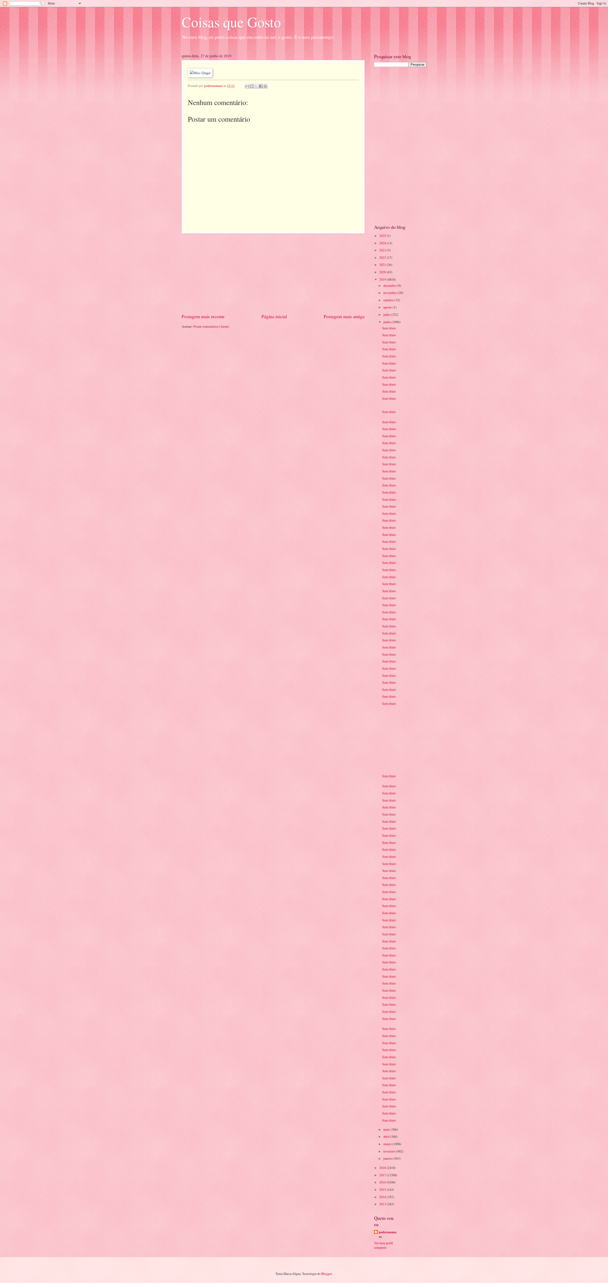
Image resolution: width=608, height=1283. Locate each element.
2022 (383, 257)
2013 (383, 1204)
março (387, 1144)
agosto (388, 307)
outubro (388, 300)
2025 (383, 235)
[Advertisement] (273, 273)
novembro (390, 292)
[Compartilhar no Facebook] (260, 86)
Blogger (326, 1273)
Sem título (389, 328)
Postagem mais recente (203, 316)
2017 (383, 1175)
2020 (383, 272)
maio (387, 1129)
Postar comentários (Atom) (211, 326)
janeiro (388, 1158)
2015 (383, 1189)
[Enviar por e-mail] (247, 86)
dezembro (390, 285)
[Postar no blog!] (251, 86)
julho (387, 314)
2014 (383, 1197)
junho (387, 322)
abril (386, 1136)
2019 (383, 279)
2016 (383, 1182)
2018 (383, 1167)
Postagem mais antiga (344, 316)
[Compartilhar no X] (256, 86)
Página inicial (274, 316)
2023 (383, 250)
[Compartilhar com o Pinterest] (265, 86)
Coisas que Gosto (231, 21)
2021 (383, 264)
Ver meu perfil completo (383, 1245)
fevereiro (389, 1151)
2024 (383, 243)
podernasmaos (387, 1234)
